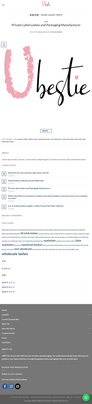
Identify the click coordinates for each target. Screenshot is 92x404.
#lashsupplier (49, 230)
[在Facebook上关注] (5, 386)
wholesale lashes (8, 142)
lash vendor (10, 249)
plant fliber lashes (74, 249)
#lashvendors (65, 230)
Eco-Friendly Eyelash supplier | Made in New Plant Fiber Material (35, 206)
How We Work (8, 328)
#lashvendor (57, 230)
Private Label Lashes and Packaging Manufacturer (46, 25)
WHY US (5, 324)
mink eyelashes (36, 249)
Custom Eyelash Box (10, 319)
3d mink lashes (29, 233)
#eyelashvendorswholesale (37, 230)
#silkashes (82, 230)
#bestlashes (5, 230)
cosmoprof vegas (60, 237)
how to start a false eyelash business (53, 245)
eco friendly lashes (27, 241)
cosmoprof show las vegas (46, 237)
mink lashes (45, 249)
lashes (82, 245)
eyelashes (50, 240)
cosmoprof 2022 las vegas (45, 233)
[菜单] (3, 5)
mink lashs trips (79, 139)
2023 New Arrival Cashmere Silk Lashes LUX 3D (28, 173)
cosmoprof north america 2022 (30, 237)
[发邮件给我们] (18, 386)
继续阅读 (46, 131)
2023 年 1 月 (7, 282)
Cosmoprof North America (12, 237)
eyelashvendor (56, 32)
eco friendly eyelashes (71, 237)
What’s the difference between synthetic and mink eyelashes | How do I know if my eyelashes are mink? (48, 197)
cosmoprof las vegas (71, 233)
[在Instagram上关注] (11, 386)
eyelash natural (60, 241)
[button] (86, 397)
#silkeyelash (5, 233)
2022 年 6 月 (7, 291)
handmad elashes (44, 139)
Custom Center (8, 333)
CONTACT (6, 342)
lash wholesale (56, 139)
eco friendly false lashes (15, 241)
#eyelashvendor (24, 230)
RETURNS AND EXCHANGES (41, 397)
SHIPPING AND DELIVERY (20, 397)
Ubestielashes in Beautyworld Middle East (26, 180)
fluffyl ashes (33, 139)
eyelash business (38, 241)
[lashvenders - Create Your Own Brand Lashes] (46, 5)
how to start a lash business (72, 245)
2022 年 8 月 (7, 287)
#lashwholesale (74, 230)
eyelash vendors (22, 139)
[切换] (89, 314)
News (4, 338)
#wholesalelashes (14, 233)
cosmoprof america (59, 233)
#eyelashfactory (14, 230)
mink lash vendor (68, 139)
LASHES (5, 315)
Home (4, 310)
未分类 (46, 21)
